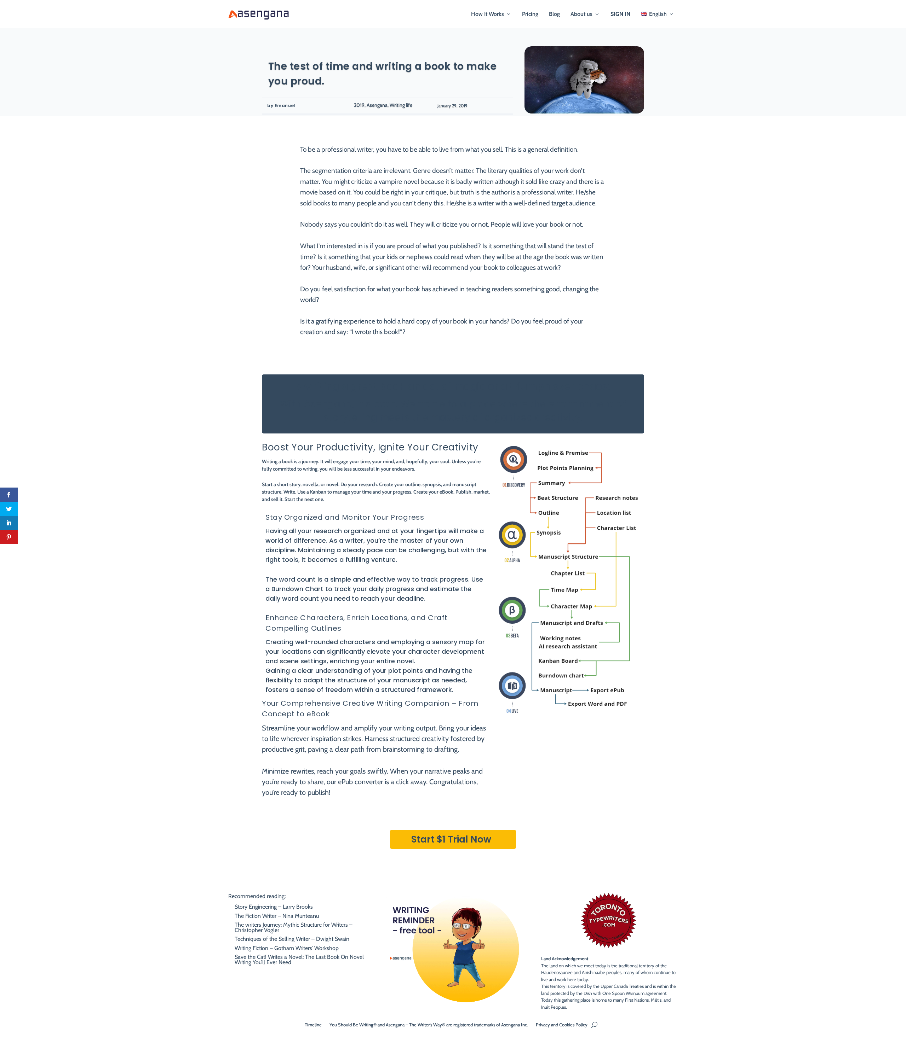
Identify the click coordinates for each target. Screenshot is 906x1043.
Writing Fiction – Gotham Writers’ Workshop (287, 948)
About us (581, 14)
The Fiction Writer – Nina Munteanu (277, 916)
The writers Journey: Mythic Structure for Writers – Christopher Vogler (293, 927)
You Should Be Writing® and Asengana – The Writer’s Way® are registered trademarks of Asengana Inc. (428, 1024)
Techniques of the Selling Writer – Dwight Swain (292, 939)
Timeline (313, 1024)
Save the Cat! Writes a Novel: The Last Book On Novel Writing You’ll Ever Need (299, 959)
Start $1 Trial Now (451, 839)
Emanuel (285, 106)
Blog (554, 14)
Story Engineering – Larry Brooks (274, 906)
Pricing (530, 14)
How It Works (487, 14)
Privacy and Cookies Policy (561, 1024)
